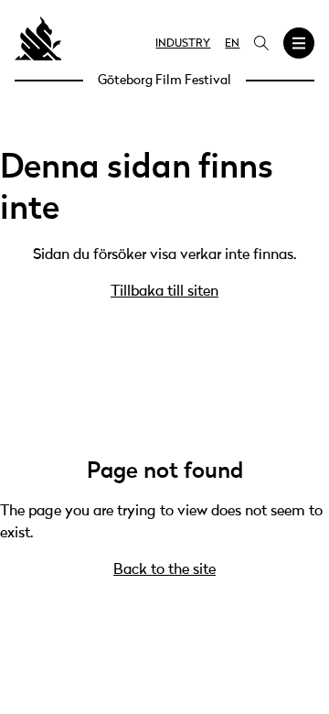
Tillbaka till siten (164, 292)
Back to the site (164, 570)
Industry (182, 43)
